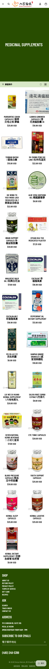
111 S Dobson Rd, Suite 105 (11, 623)
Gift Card (6, 591)
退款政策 (17, 666)
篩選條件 (8, 84)
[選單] (3, 4)
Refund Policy (7, 583)
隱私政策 (24, 666)
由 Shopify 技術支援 (33, 662)
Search (5, 605)
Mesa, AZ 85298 (8, 626)
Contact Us (6, 611)
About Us (5, 580)
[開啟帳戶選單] (40, 4)
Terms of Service (9, 589)
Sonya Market (20, 662)
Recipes (5, 594)
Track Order (7, 608)
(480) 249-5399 (10, 653)
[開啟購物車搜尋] (8, 4)
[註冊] (44, 642)
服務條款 (32, 666)
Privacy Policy (8, 586)
